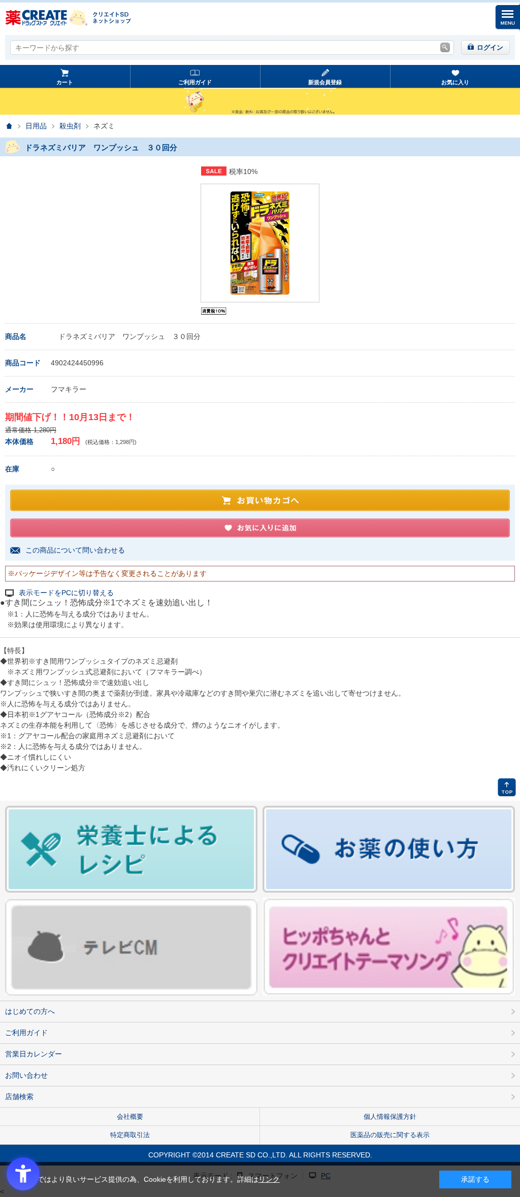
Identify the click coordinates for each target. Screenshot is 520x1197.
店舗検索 (19, 1096)
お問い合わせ (26, 1075)
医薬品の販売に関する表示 (390, 1135)
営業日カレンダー (33, 1054)
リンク (269, 1179)
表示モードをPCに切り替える (66, 593)
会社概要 (130, 1116)
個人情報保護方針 (390, 1116)
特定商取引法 (130, 1135)
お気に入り (455, 82)
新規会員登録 (325, 82)
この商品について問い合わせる (75, 550)
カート (64, 82)
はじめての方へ (30, 1011)
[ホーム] (9, 126)
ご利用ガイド (195, 82)
